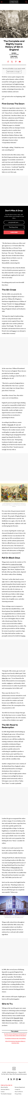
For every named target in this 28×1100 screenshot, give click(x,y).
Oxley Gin (5, 678)
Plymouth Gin (16, 867)
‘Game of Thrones (20, 304)
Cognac (14, 331)
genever (4, 160)
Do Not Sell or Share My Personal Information (14, 1074)
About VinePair (4, 1087)
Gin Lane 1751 (18, 1020)
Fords (21, 1018)
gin (13, 82)
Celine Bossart (14, 55)
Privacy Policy (18, 1094)
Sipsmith (10, 425)
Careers (2, 1091)
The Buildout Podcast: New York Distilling (15, 1038)
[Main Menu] (1, 2)
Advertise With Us (5, 1089)
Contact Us (17, 1089)
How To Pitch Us (19, 1091)
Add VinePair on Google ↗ (14, 71)
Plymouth (8, 1020)
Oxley (3, 1020)
